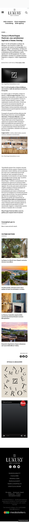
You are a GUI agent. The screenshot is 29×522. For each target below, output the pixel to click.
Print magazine (20, 21)
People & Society (14, 481)
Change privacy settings (23, 520)
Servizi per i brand (18, 492)
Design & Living (14, 478)
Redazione (11, 494)
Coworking (9, 23)
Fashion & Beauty (14, 473)
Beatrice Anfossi (8, 62)
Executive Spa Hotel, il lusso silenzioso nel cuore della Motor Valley (13, 344)
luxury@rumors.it (14, 509)
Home (3, 32)
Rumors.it (11, 499)
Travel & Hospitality (15, 483)
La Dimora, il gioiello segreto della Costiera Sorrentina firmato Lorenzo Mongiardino (12, 316)
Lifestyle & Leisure (14, 486)
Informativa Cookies (14, 495)
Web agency (19, 23)
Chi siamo (8, 492)
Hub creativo (8, 21)
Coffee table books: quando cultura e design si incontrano (13, 133)
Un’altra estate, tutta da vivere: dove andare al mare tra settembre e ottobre (12, 288)
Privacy (18, 494)
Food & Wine (15, 476)
